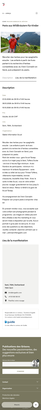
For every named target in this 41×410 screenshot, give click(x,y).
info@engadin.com (15, 293)
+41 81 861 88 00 (14, 297)
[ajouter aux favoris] (37, 13)
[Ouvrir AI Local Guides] (35, 363)
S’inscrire (20, 371)
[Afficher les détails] (38, 361)
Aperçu (8, 13)
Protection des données (10, 395)
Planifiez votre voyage (16, 301)
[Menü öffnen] (36, 405)
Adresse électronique (8, 360)
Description (7, 77)
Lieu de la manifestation (25, 77)
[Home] (3, 5)
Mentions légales (8, 398)
